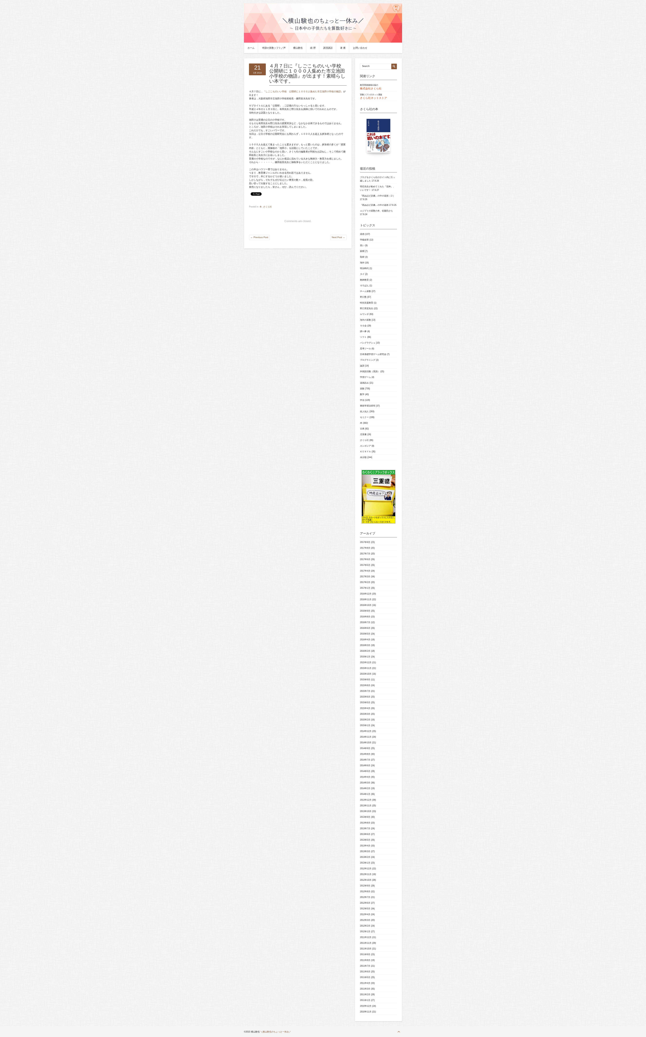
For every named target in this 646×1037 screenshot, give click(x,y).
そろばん (364, 285)
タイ (362, 274)
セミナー (364, 417)
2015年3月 (365, 714)
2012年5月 (365, 908)
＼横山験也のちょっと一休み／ (275, 1031)
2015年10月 (365, 674)
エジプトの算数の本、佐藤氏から (376, 210)
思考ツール (365, 348)
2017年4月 (365, 571)
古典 (362, 428)
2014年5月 (365, 771)
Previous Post (259, 237)
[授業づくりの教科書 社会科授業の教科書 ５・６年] (378, 137)
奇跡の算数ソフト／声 (274, 47)
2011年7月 (365, 966)
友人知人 (364, 411)
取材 (362, 257)
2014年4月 (365, 777)
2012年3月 (365, 920)
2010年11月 (365, 1011)
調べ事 (363, 331)
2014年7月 (365, 759)
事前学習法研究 (367, 405)
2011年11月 (365, 943)
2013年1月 (365, 863)
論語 (362, 365)
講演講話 (328, 47)
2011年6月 (365, 971)
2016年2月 (365, 651)
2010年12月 (365, 1006)
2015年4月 (365, 708)
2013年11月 (365, 805)
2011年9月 (365, 954)
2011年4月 (365, 983)
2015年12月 (365, 662)
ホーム (251, 47)
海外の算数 (365, 320)
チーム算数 (365, 291)
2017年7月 (365, 553)
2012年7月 (365, 897)
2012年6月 (365, 903)
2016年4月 (365, 639)
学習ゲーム (365, 377)
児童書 (363, 434)
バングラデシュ (367, 343)
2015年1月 (365, 725)
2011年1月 (365, 1000)
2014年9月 (365, 748)
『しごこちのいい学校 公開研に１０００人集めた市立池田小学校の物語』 (303, 91)
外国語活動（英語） (370, 371)
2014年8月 (365, 754)
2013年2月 (365, 857)
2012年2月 (365, 926)
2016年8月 (365, 616)
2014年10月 (365, 742)
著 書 (343, 47)
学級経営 (364, 239)
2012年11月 (365, 874)
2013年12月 (365, 800)
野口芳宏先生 (366, 308)
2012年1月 (365, 931)
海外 (362, 262)
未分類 (363, 457)
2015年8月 (365, 685)
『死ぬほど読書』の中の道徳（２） (377, 196)
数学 (362, 394)
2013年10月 (365, 811)
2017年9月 (365, 542)
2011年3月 (365, 988)
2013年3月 (365, 851)
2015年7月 (365, 691)
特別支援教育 (366, 302)
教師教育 (364, 280)
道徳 (362, 234)
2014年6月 (365, 765)
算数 (362, 388)
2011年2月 (365, 994)
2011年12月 (365, 937)
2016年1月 (365, 656)
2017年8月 (365, 548)
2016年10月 (365, 605)
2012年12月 (365, 868)
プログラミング (367, 360)
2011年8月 (365, 960)
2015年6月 (365, 696)
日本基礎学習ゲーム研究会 (373, 354)
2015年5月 (365, 702)
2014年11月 (365, 737)
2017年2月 (365, 582)
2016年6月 (365, 628)
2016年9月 (365, 611)
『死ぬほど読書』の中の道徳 (374, 205)
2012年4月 (365, 914)
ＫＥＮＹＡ (365, 451)
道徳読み (364, 383)
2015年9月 (365, 679)
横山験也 (298, 47)
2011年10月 (365, 948)
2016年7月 (365, 622)
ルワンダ (364, 314)
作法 (362, 400)
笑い (362, 245)
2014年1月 (365, 794)
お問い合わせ (360, 47)
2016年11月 (365, 599)
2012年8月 (365, 891)
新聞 (362, 251)
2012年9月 (365, 885)
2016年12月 (365, 593)
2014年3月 (365, 782)
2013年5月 (365, 840)
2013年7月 (365, 828)
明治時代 (364, 268)
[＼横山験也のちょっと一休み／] (323, 42)
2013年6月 (365, 834)
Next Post (338, 237)
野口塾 (363, 297)
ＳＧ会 (363, 325)
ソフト (363, 337)
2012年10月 (365, 880)
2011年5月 (365, 977)
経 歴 (313, 47)
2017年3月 (365, 576)
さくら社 (267, 206)
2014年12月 (365, 731)
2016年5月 (365, 634)
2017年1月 (365, 588)
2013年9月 (365, 817)
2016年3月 (365, 645)
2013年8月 (365, 822)
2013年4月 (365, 845)
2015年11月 (365, 668)
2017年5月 (365, 565)
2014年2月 (365, 788)
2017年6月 (365, 559)
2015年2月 (365, 719)
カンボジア (365, 446)
